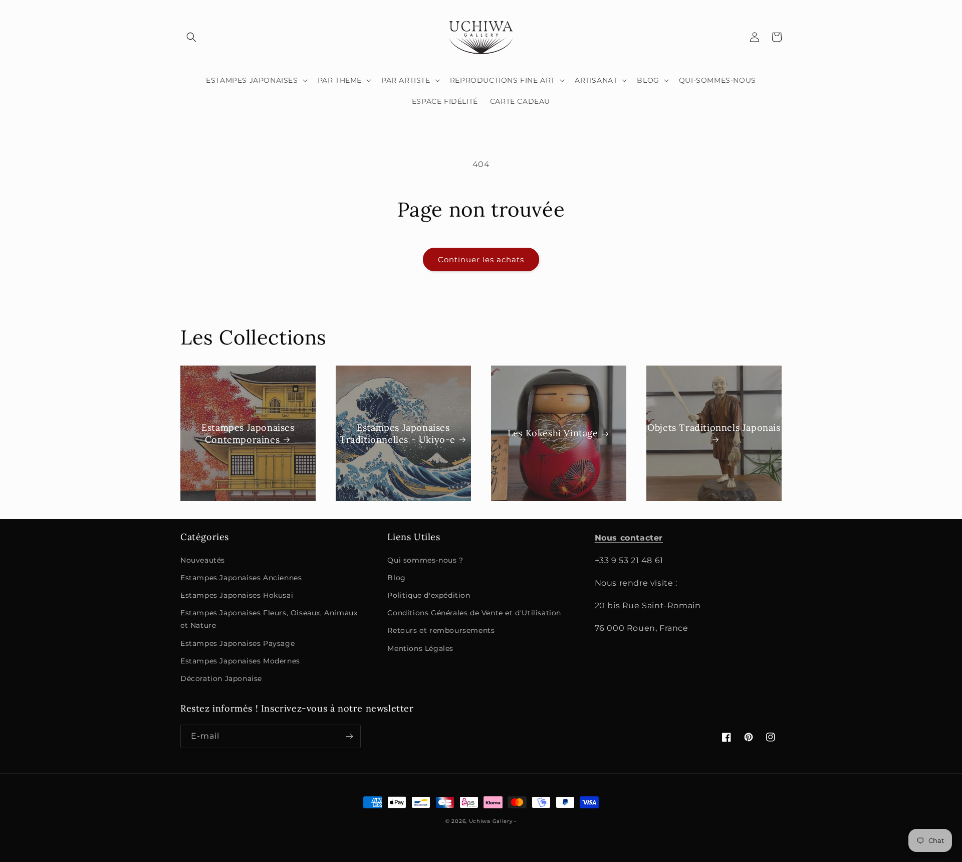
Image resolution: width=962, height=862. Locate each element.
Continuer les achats (481, 259)
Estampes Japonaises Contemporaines (247, 433)
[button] (191, 37)
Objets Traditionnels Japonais (713, 427)
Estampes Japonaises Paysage (237, 643)
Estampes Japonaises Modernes (240, 660)
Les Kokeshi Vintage (553, 433)
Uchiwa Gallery (491, 821)
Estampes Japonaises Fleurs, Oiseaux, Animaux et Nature (268, 619)
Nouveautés (202, 560)
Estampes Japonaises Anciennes (241, 577)
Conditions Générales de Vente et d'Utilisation (474, 612)
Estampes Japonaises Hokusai (236, 595)
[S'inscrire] (349, 736)
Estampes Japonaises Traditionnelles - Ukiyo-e (397, 433)
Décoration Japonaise (221, 678)
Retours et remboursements (441, 630)
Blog (396, 577)
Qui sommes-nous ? (425, 560)
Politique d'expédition (428, 595)
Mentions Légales (420, 648)
